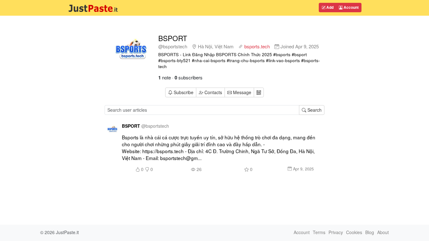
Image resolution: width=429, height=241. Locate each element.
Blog (369, 232)
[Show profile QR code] (259, 92)
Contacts (213, 92)
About (383, 232)
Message (241, 92)
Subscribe (183, 92)
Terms (319, 232)
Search (314, 110)
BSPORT (172, 38)
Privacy (336, 232)
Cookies (354, 232)
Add (329, 7)
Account (351, 7)
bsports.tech (257, 46)
